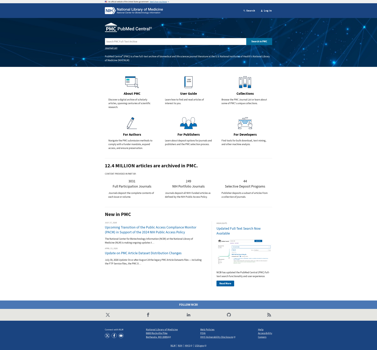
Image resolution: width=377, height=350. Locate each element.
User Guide (188, 93)
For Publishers (188, 134)
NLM (173, 345)
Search (250, 10)
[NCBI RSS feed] (269, 315)
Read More (225, 283)
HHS (187, 345)
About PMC (132, 93)
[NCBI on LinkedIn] (188, 315)
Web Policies (207, 329)
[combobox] (175, 41)
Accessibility (265, 333)
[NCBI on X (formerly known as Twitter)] (108, 315)
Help (261, 329)
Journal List (111, 48)
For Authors (132, 134)
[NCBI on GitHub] (229, 315)
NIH (180, 345)
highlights (221, 223)
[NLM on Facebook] (114, 335)
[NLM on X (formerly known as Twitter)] (107, 335)
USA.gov (199, 345)
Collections (245, 93)
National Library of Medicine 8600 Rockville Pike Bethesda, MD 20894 (162, 333)
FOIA (203, 333)
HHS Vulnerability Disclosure (216, 337)
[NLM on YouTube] (121, 335)
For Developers (245, 134)
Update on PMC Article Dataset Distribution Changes (143, 253)
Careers (262, 337)
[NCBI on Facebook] (148, 315)
